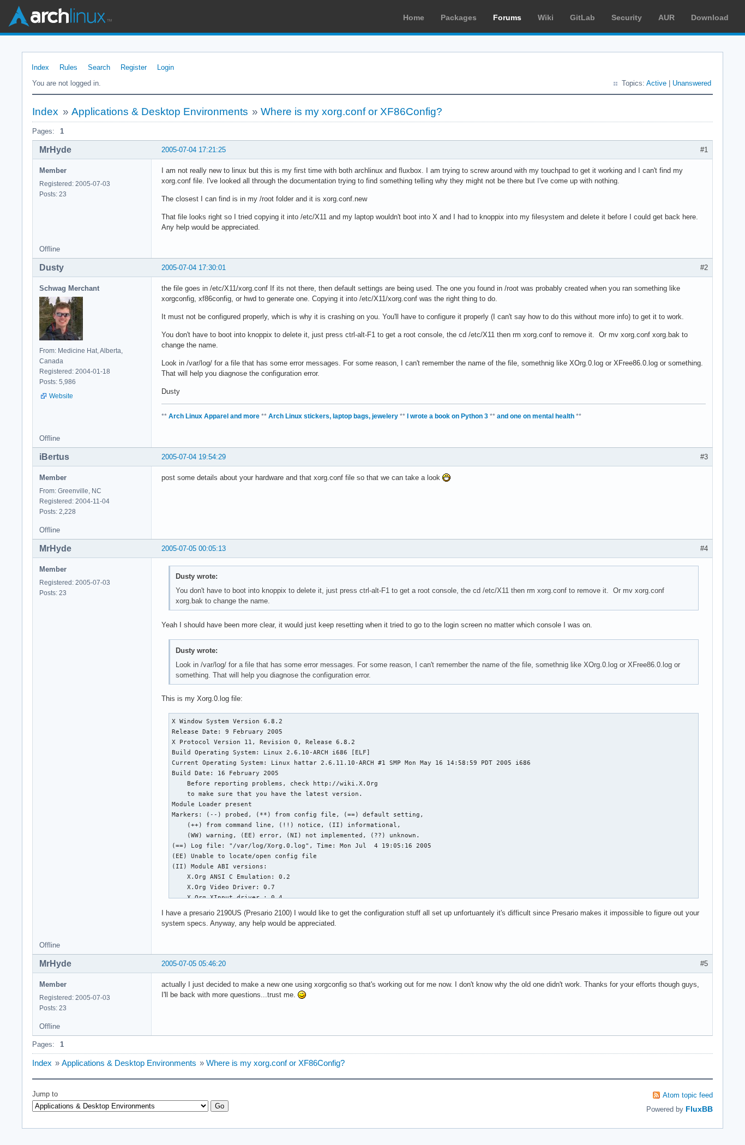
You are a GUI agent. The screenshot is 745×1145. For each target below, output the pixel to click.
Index (40, 67)
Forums (507, 17)
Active (656, 83)
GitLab (582, 17)
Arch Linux (60, 16)
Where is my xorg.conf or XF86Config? (351, 111)
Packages (459, 17)
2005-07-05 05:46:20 (193, 964)
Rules (68, 67)
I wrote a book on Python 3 (447, 416)
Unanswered (691, 83)
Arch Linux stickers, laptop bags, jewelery (333, 416)
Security (626, 17)
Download (710, 17)
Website (61, 396)
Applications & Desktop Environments (159, 111)
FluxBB (699, 1109)
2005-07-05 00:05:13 (193, 548)
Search (99, 67)
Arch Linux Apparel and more (214, 416)
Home (413, 17)
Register (134, 67)
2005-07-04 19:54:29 (193, 457)
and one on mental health (535, 416)
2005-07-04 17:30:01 (193, 267)
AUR (666, 17)
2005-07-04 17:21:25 (193, 150)
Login (165, 67)
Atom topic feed (688, 1095)
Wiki (546, 17)
